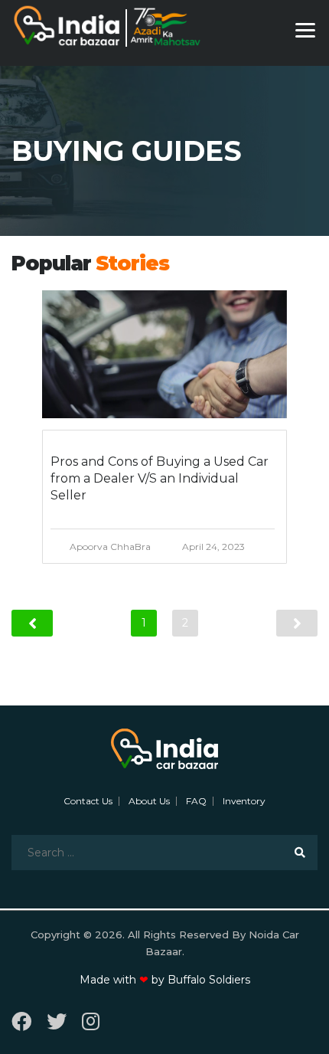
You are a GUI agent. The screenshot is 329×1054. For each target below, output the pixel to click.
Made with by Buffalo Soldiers (165, 980)
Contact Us (88, 801)
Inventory (244, 801)
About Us (149, 801)
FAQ (196, 801)
